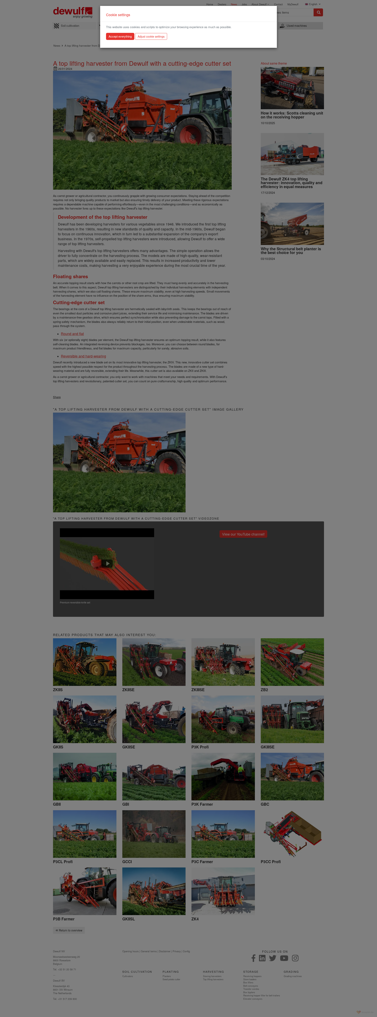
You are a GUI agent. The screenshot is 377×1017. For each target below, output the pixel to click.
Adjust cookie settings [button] (151, 36)
